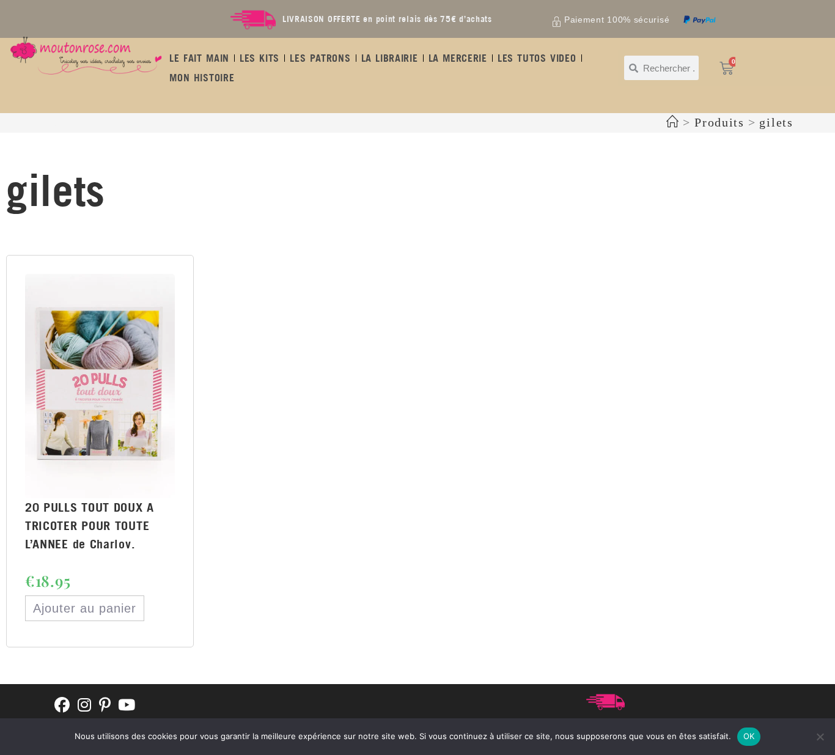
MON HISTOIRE (201, 78)
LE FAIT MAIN (199, 58)
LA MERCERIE (458, 58)
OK (749, 736)
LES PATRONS (320, 58)
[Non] (820, 737)
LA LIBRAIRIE (389, 58)
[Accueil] (673, 122)
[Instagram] (85, 706)
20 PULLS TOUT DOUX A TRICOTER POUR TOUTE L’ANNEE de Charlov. (89, 525)
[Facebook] (62, 706)
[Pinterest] (105, 706)
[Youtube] (127, 706)
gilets (776, 122)
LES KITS (259, 58)
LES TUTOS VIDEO (537, 58)
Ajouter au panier (84, 608)
